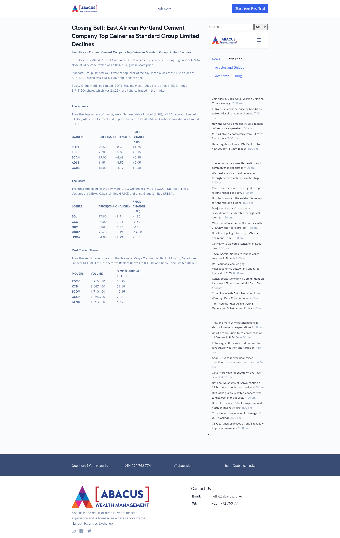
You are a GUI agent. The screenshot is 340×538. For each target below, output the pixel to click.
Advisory (164, 8)
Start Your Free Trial (250, 8)
